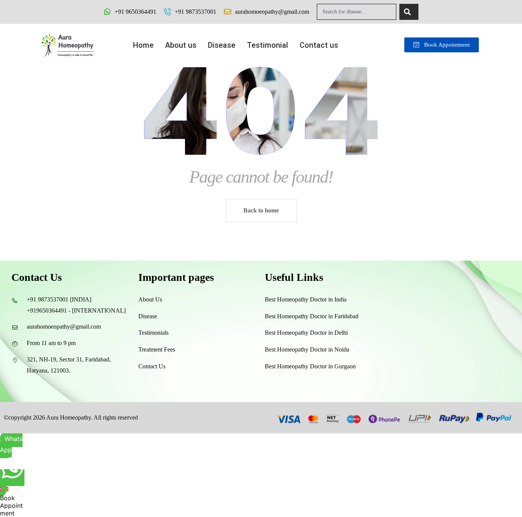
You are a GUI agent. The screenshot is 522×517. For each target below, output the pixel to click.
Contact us (319, 45)
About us (180, 45)
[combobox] (356, 12)
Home (143, 45)
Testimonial (267, 45)
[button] (321, 45)
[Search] (408, 12)
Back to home (261, 210)
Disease (221, 45)
